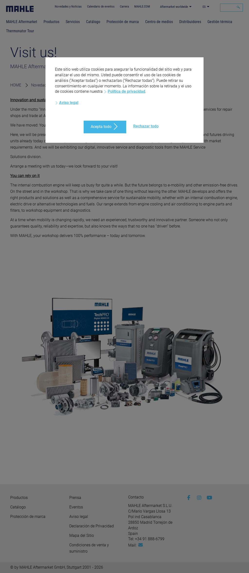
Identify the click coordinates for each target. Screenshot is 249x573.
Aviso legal (68, 102)
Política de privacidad (126, 91)
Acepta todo (101, 126)
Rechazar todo (146, 126)
